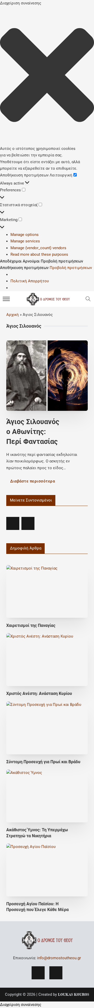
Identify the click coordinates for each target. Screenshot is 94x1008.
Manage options (24, 234)
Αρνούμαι (31, 261)
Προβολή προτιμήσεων (62, 261)
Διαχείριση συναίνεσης (20, 1005)
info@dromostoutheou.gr (59, 958)
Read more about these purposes (39, 254)
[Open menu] (6, 299)
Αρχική (12, 314)
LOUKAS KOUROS (73, 994)
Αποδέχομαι (11, 261)
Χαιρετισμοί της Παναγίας (30, 625)
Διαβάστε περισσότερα (32, 481)
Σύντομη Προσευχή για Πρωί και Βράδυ (43, 761)
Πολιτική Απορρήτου (29, 281)
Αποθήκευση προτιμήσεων (24, 268)
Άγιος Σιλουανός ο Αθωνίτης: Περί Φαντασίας (32, 432)
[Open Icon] (88, 299)
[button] (47, 76)
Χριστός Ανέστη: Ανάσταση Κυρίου (39, 693)
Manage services (25, 241)
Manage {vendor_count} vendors (38, 248)
